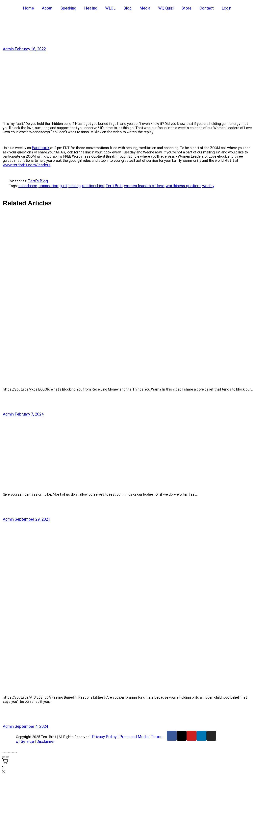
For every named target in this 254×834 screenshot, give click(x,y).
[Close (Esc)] (15, 752)
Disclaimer (46, 741)
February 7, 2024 (29, 414)
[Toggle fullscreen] (7, 752)
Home (28, 8)
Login (226, 8)
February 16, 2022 (30, 49)
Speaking (68, 8)
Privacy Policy (104, 736)
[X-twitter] (182, 736)
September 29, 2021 (32, 519)
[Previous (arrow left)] (3, 756)
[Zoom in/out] (3, 752)
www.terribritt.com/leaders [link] (26, 165)
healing (74, 185)
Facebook (40, 147)
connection (48, 185)
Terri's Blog (38, 181)
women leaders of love (144, 185)
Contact (206, 8)
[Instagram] (211, 736)
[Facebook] (172, 736)
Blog (127, 8)
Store (186, 8)
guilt (63, 185)
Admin (9, 49)
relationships (93, 185)
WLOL (110, 8)
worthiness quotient (183, 185)
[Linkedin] (201, 736)
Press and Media (133, 736)
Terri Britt (114, 185)
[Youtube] (191, 736)
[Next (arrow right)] (7, 756)
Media (145, 8)
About (47, 8)
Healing (90, 8)
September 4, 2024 (31, 726)
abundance (27, 185)
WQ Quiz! (166, 8)
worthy (208, 185)
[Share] (5, 190)
